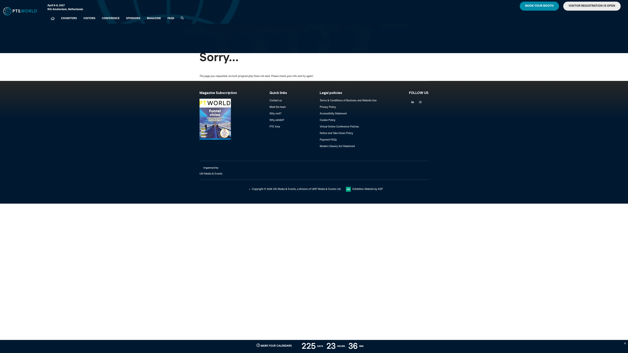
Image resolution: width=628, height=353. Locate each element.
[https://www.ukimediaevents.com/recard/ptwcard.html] (215, 139)
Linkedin (412, 102)
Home (52, 18)
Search (182, 18)
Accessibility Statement (333, 113)
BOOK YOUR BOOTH (539, 6)
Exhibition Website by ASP (367, 189)
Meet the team (278, 107)
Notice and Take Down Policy (336, 133)
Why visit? (275, 113)
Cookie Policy (327, 120)
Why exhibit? (277, 120)
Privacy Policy (328, 107)
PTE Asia (275, 127)
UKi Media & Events (211, 174)
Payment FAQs (328, 140)
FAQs (170, 18)
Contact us (276, 100)
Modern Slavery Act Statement (337, 146)
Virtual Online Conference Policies (339, 127)
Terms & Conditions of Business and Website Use (348, 100)
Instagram (420, 102)
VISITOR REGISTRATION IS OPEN (592, 6)
